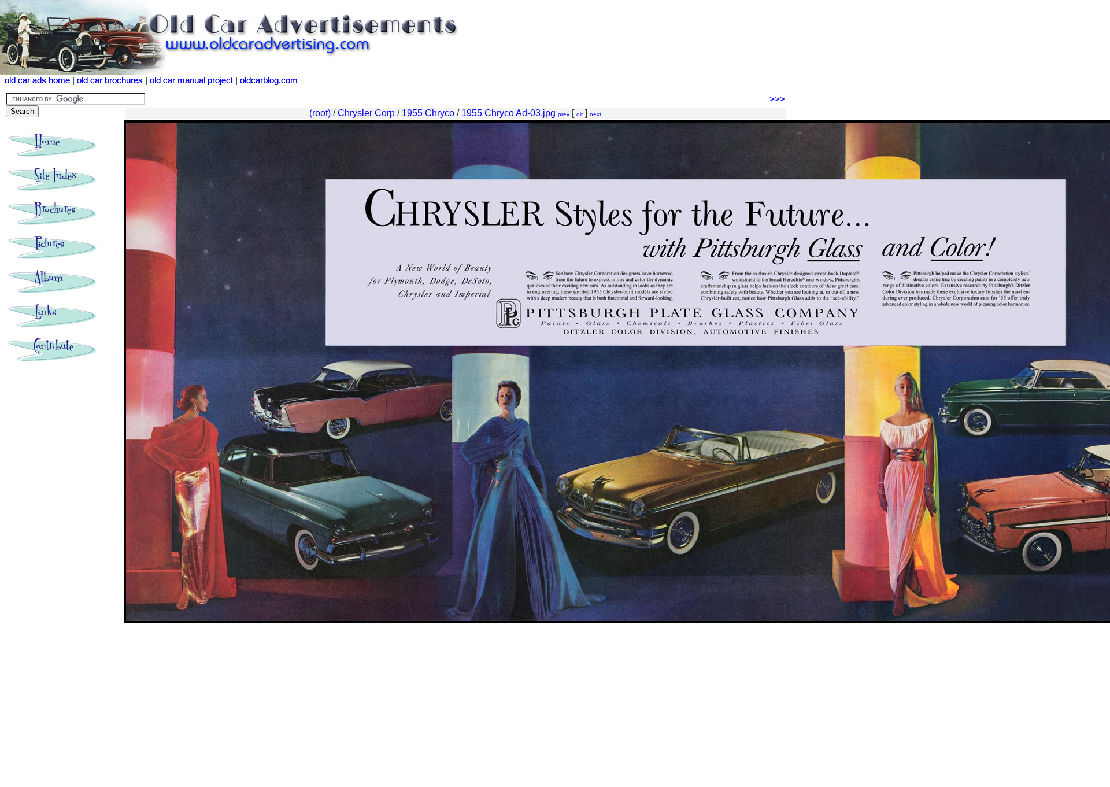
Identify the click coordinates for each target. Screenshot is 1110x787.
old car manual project (191, 80)
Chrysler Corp (366, 113)
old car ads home (37, 80)
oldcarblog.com (269, 80)
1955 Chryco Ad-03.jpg (508, 113)
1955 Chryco (428, 113)
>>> (777, 99)
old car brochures (110, 80)
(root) (320, 113)
